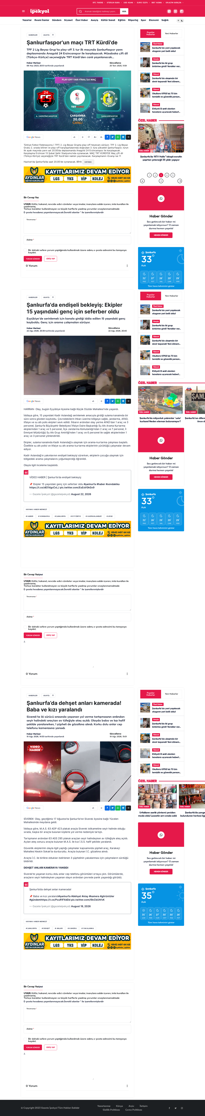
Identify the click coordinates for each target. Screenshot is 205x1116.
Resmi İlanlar (41, 20)
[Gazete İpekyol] (39, 11)
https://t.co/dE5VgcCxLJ (44, 487)
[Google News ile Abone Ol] (33, 137)
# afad (110, 516)
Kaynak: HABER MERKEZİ (36, 921)
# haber (29, 516)
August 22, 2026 (81, 494)
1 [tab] (149, 175)
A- (101, 137)
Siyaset (68, 20)
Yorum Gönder (33, 259)
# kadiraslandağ (94, 516)
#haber (101, 484)
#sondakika (113, 484)
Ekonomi (154, 20)
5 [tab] (172, 175)
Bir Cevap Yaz (31, 197)
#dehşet (76, 896)
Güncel (156, 74)
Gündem (56, 20)
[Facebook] (169, 1108)
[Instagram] (182, 1108)
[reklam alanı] (77, 174)
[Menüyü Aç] (23, 11)
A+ (95, 137)
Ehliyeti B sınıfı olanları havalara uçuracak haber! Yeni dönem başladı (165, 112)
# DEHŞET (46, 928)
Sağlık (164, 20)
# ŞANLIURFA (31, 928)
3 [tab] (161, 175)
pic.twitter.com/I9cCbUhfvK (88, 899)
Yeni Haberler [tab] (171, 34)
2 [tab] (155, 175)
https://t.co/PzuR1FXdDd (55, 899)
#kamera (94, 896)
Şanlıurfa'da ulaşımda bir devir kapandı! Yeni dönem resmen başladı (165, 81)
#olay (85, 896)
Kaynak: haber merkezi (36, 509)
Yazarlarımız (103, 1106)
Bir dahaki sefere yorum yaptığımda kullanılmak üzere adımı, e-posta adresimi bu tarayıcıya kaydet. (77, 251)
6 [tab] (161, 181)
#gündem (35, 899)
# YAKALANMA (88, 928)
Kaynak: (88, 162)
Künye (119, 1106)
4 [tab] (166, 175)
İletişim (144, 1106)
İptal (41, 575)
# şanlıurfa (60, 516)
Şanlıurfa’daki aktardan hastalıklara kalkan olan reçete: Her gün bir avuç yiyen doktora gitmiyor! (161, 165)
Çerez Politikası (133, 1110)
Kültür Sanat (108, 20)
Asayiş (94, 20)
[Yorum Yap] (88, 137)
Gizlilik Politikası (111, 1110)
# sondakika (44, 516)
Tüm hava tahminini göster (161, 286)
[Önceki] (142, 181)
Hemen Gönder (161, 235)
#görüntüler (107, 896)
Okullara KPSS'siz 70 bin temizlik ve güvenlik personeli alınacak (167, 97)
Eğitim (121, 20)
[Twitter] (175, 1108)
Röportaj (133, 20)
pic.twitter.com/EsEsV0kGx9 (77, 487)
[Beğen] (75, 137)
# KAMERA (72, 928)
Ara (124, 11)
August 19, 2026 (81, 906)
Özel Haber (81, 20)
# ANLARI (59, 928)
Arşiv (131, 1106)
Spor (143, 20)
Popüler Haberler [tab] (150, 34)
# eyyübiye (76, 516)
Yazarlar (27, 20)
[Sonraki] (180, 181)
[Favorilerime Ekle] (82, 137)
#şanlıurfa (90, 484)
